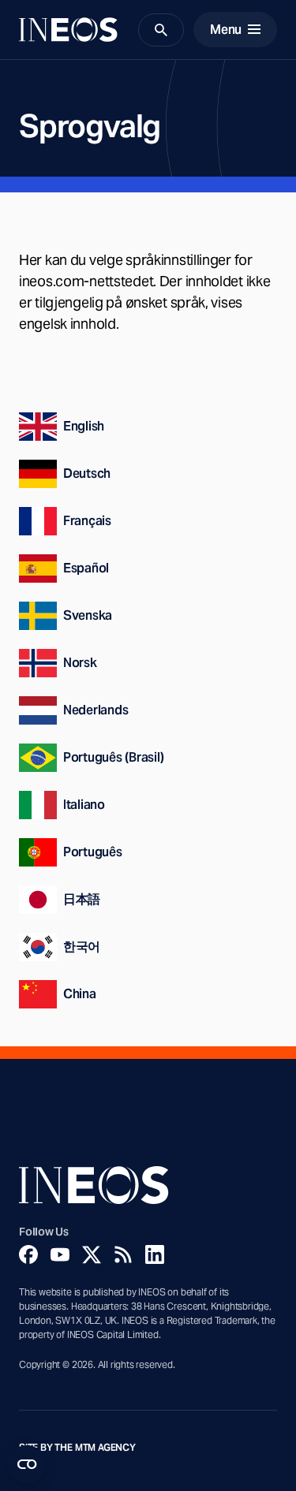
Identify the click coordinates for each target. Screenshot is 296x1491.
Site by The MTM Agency (77, 1447)
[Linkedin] (154, 1254)
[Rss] (123, 1254)
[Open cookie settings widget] (27, 1464)
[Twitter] (91, 1254)
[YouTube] (60, 1254)
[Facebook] (28, 1254)
